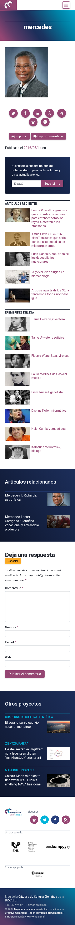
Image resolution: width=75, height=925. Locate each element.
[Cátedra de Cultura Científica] (24, 847)
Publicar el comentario (25, 674)
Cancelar (13, 561)
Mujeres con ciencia (26, 909)
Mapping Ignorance (20, 770)
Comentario (14, 588)
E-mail (10, 642)
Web (8, 657)
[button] (13, 113)
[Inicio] (8, 5)
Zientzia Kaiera (16, 743)
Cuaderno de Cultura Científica (29, 717)
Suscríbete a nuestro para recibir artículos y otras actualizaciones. (36, 170)
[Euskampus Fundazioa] (58, 847)
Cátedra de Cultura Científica (37, 896)
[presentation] (37, 218)
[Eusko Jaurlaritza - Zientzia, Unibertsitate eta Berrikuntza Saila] (37, 874)
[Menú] (66, 5)
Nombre (11, 627)
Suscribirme (52, 183)
